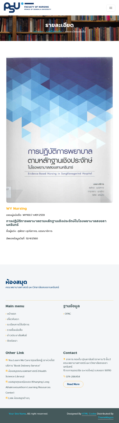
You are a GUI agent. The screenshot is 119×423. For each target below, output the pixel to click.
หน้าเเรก (38, 32)
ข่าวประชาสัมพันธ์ (16, 335)
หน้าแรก (11, 314)
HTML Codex (89, 414)
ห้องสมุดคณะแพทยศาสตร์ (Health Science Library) (26, 373)
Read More (73, 384)
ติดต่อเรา (11, 341)
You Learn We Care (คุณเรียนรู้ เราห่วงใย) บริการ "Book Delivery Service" (30, 363)
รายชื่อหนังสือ (54, 32)
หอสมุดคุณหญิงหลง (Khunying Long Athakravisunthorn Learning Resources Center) (28, 387)
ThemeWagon (105, 417)
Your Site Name (17, 414)
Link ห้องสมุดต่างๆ (17, 398)
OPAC (67, 314)
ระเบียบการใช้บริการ (17, 324)
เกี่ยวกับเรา (12, 319)
